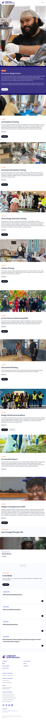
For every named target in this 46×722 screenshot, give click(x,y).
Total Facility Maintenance (8, 699)
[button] (42, 2)
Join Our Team (5, 668)
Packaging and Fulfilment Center (9, 697)
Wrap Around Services (7, 682)
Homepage (4, 661)
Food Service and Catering (7, 694)
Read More (4, 556)
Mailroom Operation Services (8, 695)
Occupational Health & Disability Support (7, 688)
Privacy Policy (4, 717)
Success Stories (27, 661)
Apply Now (4, 136)
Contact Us (4, 89)
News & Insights (5, 665)
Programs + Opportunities (7, 675)
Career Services (5, 680)
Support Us (26, 665)
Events (25, 663)
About (3, 663)
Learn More (12, 429)
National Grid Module (6, 701)
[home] (8, 2)
